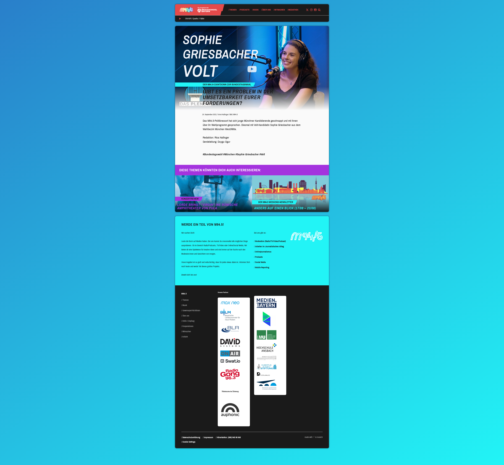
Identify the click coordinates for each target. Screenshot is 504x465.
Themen (233, 10)
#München (229, 154)
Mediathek (293, 10)
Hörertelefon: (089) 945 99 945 (229, 437)
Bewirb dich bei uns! (189, 275)
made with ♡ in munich (314, 437)
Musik (256, 10)
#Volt (262, 154)
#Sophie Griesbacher (247, 154)
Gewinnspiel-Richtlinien (191, 310)
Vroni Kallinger (223, 114)
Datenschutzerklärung (191, 437)
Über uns (266, 10)
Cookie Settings (188, 442)
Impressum (208, 437)
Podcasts (245, 10)
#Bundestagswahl (213, 154)
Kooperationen (187, 326)
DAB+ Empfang (188, 321)
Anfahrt (185, 337)
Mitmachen (279, 10)
